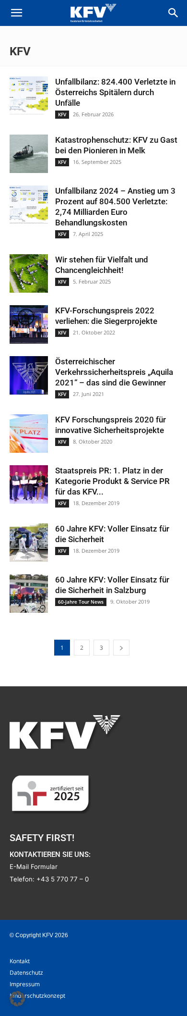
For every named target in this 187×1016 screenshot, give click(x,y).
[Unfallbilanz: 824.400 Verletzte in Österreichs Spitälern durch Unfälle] (29, 95)
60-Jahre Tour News (81, 601)
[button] (16, 13)
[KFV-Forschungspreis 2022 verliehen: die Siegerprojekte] (29, 324)
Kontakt (20, 961)
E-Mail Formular (34, 866)
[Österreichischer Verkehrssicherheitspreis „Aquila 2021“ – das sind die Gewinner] (29, 375)
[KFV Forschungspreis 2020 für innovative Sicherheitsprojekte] (29, 433)
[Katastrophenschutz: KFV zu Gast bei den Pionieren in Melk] (29, 154)
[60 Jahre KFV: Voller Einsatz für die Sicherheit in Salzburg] (29, 593)
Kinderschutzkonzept (37, 995)
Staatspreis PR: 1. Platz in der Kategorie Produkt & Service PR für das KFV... (112, 481)
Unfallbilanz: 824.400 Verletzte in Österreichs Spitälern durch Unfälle (115, 92)
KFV (62, 114)
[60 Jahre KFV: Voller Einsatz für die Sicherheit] (29, 542)
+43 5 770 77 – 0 (62, 879)
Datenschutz (26, 972)
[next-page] (121, 648)
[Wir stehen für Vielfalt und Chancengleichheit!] (29, 273)
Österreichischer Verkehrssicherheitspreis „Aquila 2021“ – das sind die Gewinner (114, 372)
